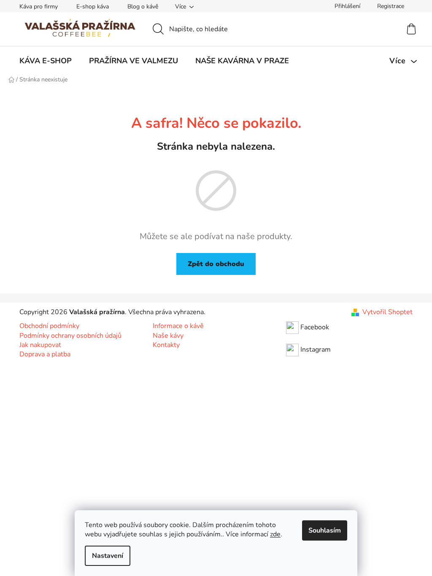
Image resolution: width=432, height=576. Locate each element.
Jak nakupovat (40, 345)
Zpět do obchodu (216, 264)
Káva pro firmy (38, 7)
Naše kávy (168, 335)
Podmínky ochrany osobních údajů (70, 335)
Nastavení (107, 555)
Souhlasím (324, 530)
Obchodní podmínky (49, 326)
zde (275, 534)
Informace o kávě (178, 326)
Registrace (390, 6)
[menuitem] (45, 60)
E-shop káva (92, 7)
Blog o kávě (142, 7)
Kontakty (166, 345)
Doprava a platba (44, 354)
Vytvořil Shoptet (387, 312)
